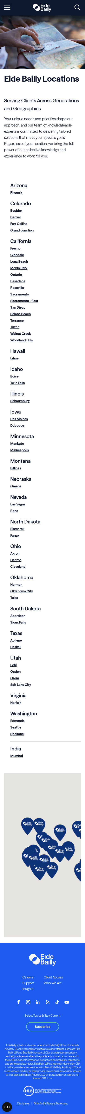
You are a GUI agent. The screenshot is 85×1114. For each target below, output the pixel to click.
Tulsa (14, 598)
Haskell (15, 647)
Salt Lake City (20, 685)
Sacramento (19, 294)
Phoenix (16, 192)
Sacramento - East (24, 301)
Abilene (16, 640)
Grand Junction (22, 230)
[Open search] (77, 7)
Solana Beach (20, 314)
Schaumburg (20, 401)
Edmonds (17, 721)
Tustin (14, 327)
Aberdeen (17, 616)
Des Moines (19, 419)
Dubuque (17, 425)
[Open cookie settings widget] (7, 1107)
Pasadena (17, 281)
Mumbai (16, 756)
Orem (14, 678)
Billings (15, 468)
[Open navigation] (7, 7)
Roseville (17, 288)
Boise (14, 376)
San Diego (17, 307)
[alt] (42, 8)
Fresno (15, 248)
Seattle (15, 727)
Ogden (15, 671)
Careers (27, 977)
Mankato (17, 443)
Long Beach (19, 261)
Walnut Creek (20, 334)
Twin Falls (17, 383)
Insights (27, 989)
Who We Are (53, 983)
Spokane (17, 734)
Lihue (14, 358)
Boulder (16, 211)
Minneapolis (19, 450)
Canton (15, 560)
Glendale (17, 255)
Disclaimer (23, 1103)
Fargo (14, 535)
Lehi (13, 665)
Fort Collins (18, 224)
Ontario (16, 275)
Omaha (15, 486)
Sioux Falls (18, 622)
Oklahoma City (21, 591)
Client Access (53, 977)
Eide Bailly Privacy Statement (51, 1103)
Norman (16, 585)
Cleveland (18, 566)
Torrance (17, 320)
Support (28, 983)
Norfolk (15, 703)
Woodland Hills (21, 340)
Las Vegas (18, 504)
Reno (14, 511)
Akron (14, 553)
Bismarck (17, 529)
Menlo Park (18, 268)
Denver (15, 217)
